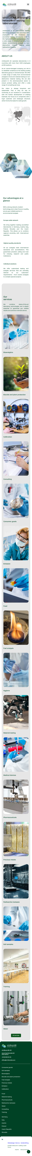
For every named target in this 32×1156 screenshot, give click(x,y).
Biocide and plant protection (11, 1076)
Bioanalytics (6, 1073)
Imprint (17, 1149)
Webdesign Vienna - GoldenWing (18, 1143)
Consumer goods (7, 1067)
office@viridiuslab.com (8, 1060)
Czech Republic (7, 1129)
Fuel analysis (6, 1080)
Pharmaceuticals (7, 1100)
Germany (5, 1117)
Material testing (7, 1097)
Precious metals (7, 1083)
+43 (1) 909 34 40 (6, 1057)
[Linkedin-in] (2, 1139)
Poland (4, 1126)
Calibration (5, 1089)
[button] (28, 4)
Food (3, 1093)
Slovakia (4, 1132)
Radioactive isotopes (8, 1103)
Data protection (24, 1149)
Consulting (5, 1109)
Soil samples (6, 1070)
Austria (4, 1123)
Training (4, 1112)
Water (4, 1106)
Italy (3, 1120)
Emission (4, 1086)
